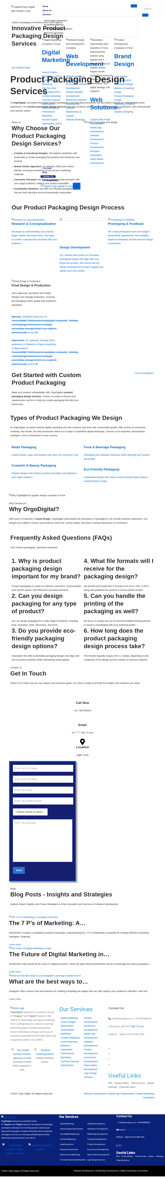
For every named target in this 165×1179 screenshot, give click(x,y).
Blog (45, 172)
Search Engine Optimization (55, 20)
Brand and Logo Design (53, 33)
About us (47, 10)
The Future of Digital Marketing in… (59, 954)
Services (47, 14)
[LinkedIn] (119, 1145)
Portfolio (47, 168)
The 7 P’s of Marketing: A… (47, 923)
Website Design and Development (58, 29)
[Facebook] (116, 1145)
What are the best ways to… (48, 981)
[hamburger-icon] (134, 5)
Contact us (48, 176)
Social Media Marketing (53, 25)
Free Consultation (144, 373)
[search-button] (145, 15)
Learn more (15, 944)
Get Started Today (21, 67)
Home (45, 6)
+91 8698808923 (50, 180)
